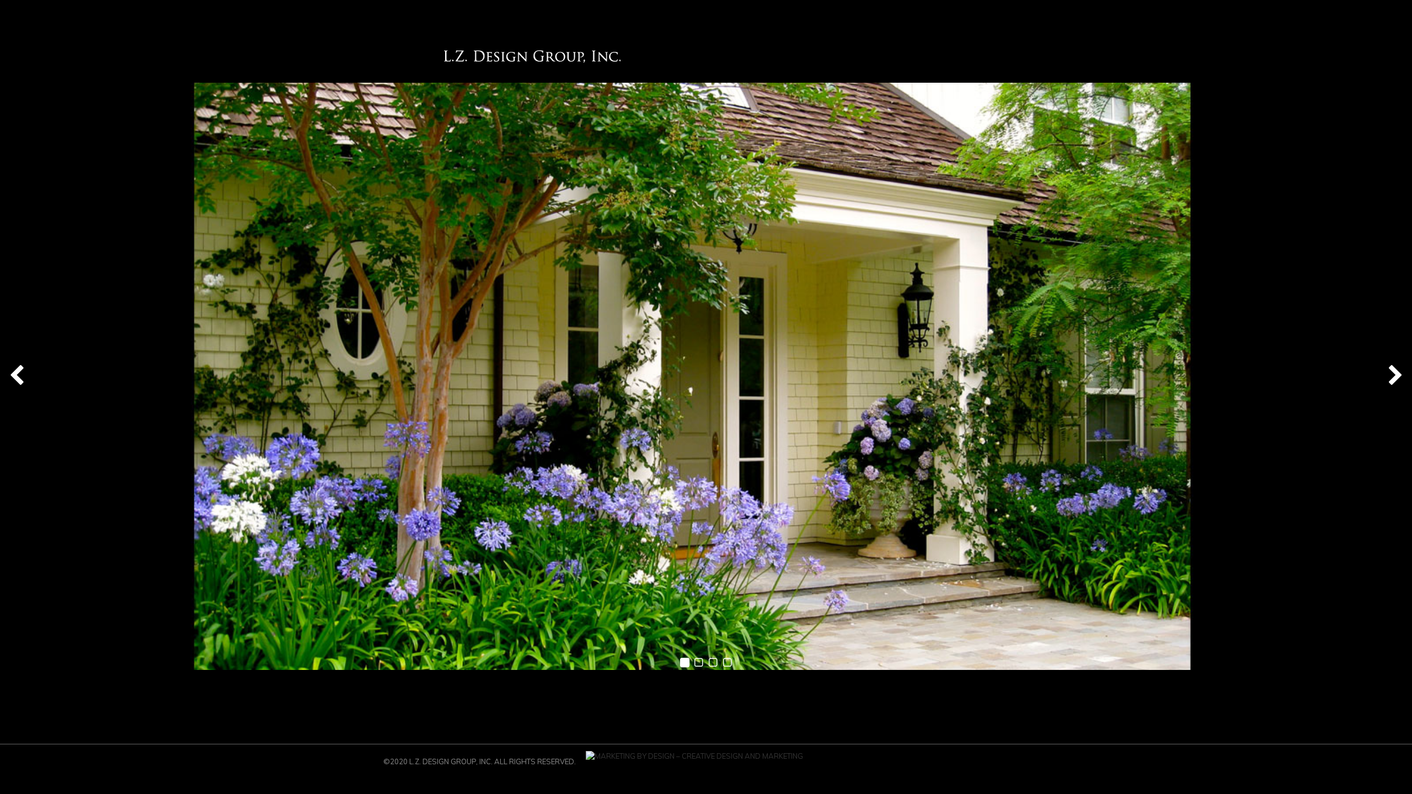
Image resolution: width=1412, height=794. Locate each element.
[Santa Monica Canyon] (706, 376)
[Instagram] (885, 765)
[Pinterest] (901, 765)
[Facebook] (1001, 765)
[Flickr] (984, 765)
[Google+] (934, 765)
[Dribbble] (918, 765)
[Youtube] (968, 765)
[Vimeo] (951, 765)
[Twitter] (1017, 765)
